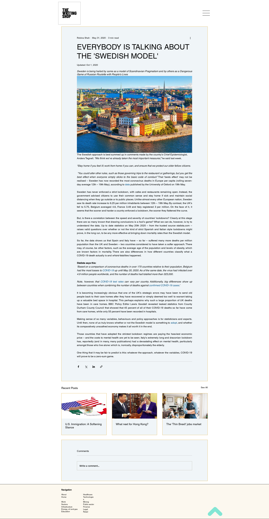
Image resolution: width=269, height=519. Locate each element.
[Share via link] (101, 366)
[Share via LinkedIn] (93, 366)
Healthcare (87, 494)
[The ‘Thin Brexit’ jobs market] (185, 406)
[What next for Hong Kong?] (134, 406)
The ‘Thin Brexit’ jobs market (183, 424)
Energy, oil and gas (69, 509)
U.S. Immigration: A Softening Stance (83, 425)
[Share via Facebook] (78, 366)
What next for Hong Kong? (132, 424)
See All (204, 387)
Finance (86, 507)
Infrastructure (66, 507)
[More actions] (190, 38)
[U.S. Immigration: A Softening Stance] (83, 406)
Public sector (88, 504)
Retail (85, 512)
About (63, 494)
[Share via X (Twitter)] (86, 366)
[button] (206, 13)
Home (63, 497)
